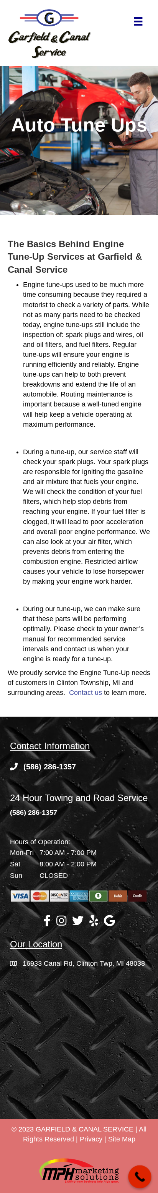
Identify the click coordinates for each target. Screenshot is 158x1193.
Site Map (121, 1139)
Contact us (85, 692)
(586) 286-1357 (33, 812)
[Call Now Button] (139, 1176)
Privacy (91, 1139)
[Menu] (138, 21)
